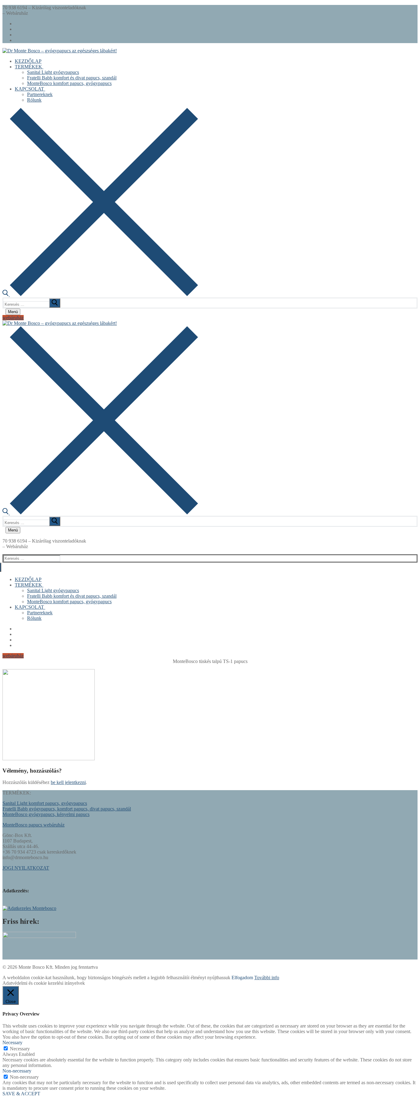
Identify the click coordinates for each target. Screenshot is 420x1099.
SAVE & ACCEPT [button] (21, 1093)
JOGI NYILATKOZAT (25, 868)
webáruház (13, 317)
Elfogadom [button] (242, 977)
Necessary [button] (12, 1042)
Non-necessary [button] (16, 1070)
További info (266, 977)
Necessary (20, 1048)
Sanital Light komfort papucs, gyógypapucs (44, 803)
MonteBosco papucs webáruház (33, 824)
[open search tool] (100, 294)
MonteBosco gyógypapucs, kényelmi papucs (45, 814)
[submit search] (54, 303)
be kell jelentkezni (68, 782)
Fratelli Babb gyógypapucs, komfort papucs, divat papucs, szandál (66, 808)
